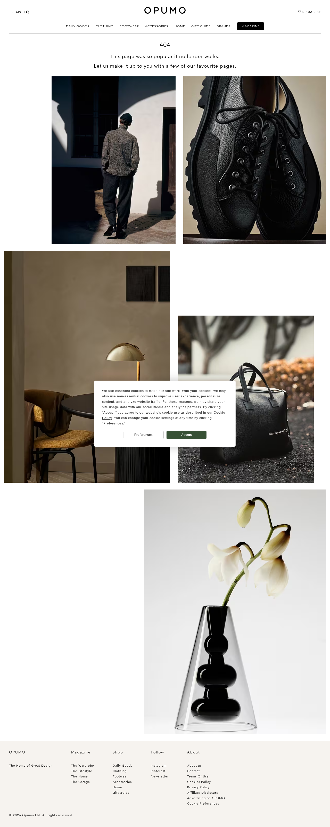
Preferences (143, 435)
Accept (186, 435)
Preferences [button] (113, 423)
